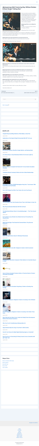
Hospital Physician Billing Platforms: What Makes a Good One (16, 133)
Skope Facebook (5, 362)
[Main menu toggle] (37, 2)
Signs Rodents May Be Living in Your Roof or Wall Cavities (16, 327)
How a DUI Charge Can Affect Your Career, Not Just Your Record (17, 190)
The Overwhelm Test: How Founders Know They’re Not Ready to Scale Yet (19, 202)
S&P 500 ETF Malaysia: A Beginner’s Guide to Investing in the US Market (19, 299)
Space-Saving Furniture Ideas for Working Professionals (15, 235)
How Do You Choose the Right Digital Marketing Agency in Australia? (18, 332)
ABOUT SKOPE (19, 436)
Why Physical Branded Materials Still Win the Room (14, 206)
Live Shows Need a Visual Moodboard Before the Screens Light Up (18, 154)
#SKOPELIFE (19, 433)
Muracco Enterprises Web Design (8, 360)
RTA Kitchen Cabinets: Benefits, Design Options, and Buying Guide (18, 150)
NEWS (19, 431)
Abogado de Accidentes (33, 422)
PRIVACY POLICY (20, 437)
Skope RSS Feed (5, 364)
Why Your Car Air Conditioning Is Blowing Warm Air (14, 323)
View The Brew (5, 367)
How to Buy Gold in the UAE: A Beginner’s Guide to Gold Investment (18, 247)
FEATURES (19, 430)
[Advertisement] (19, 387)
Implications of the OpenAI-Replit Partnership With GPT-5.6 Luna (17, 138)
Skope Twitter (4, 365)
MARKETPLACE (19, 435)
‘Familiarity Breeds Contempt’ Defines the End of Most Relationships (18, 172)
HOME (19, 428)
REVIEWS (19, 432)
